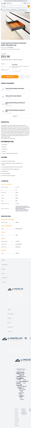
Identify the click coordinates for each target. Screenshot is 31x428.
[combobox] (15, 6)
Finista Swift (4, 10)
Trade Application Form (26, 381)
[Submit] (29, 6)
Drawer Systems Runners (22, 9)
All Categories (4, 6)
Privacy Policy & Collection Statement (13, 300)
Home (3, 9)
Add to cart (10, 76)
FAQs (24, 389)
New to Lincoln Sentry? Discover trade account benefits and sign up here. (15, 0)
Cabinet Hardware (13, 9)
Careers (25, 386)
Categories (7, 9)
